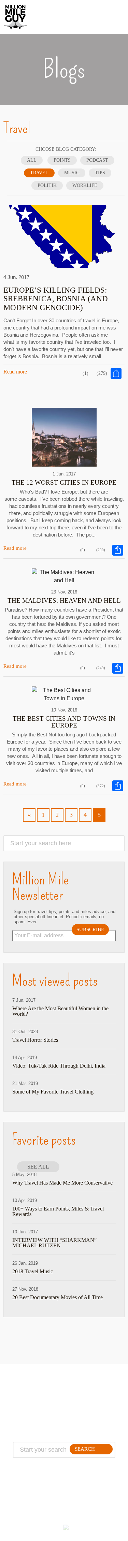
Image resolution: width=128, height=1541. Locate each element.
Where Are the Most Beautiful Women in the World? (60, 1011)
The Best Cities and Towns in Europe (64, 722)
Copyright (34, 1417)
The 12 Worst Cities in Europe (64, 482)
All (32, 160)
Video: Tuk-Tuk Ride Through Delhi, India (58, 1066)
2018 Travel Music (32, 1271)
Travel (39, 172)
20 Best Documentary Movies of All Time (57, 1297)
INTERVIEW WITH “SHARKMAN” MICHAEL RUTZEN (54, 1242)
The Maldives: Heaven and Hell (64, 600)
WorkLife (84, 185)
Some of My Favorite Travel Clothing (53, 1092)
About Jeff (34, 1392)
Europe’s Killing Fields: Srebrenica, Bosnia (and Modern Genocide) (55, 299)
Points (62, 160)
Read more (15, 372)
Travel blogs (87, 1408)
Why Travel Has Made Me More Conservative (62, 1183)
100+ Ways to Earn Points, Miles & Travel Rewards (58, 1211)
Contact (34, 1400)
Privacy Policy (34, 1408)
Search (85, 1449)
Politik (47, 185)
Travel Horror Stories (35, 1040)
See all (38, 1167)
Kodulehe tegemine (46, 1530)
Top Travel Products (87, 1392)
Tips (100, 172)
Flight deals (87, 1400)
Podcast (97, 160)
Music (71, 172)
